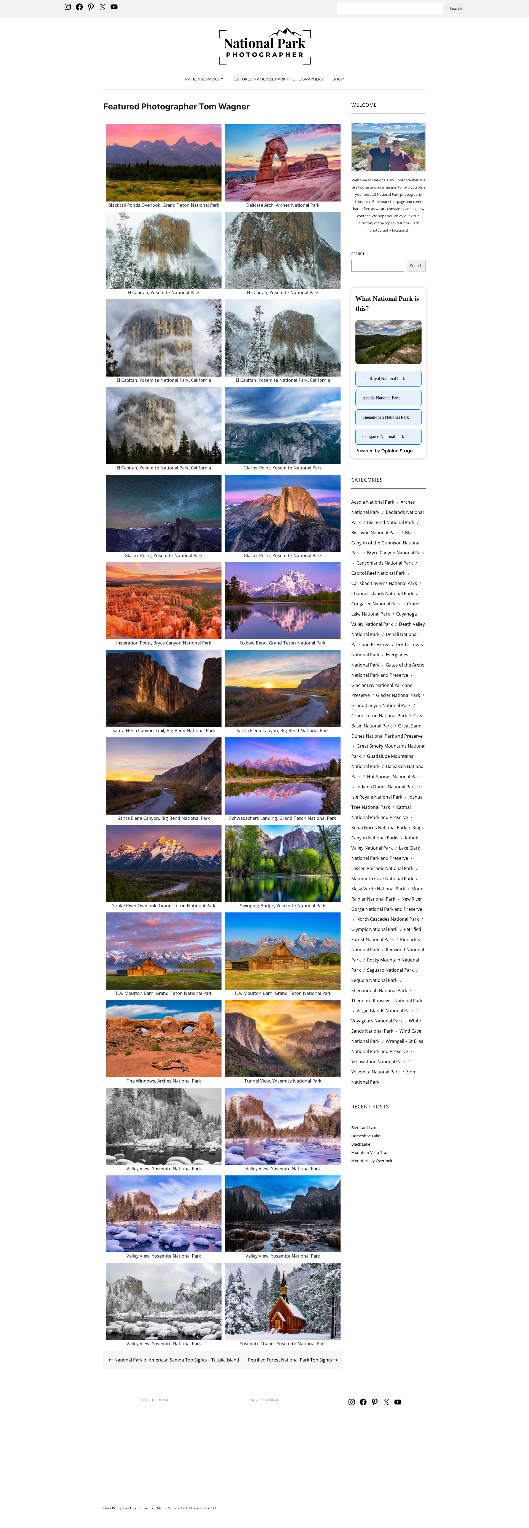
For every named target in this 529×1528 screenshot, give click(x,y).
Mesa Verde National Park (378, 889)
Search (456, 8)
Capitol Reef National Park (378, 573)
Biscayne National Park (375, 533)
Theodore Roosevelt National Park (386, 1001)
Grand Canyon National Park (381, 705)
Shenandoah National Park (379, 990)
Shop (338, 79)
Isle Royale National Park (376, 797)
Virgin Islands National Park (385, 1011)
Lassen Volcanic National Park (382, 868)
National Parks (203, 79)
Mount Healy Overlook (371, 1160)
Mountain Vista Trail (369, 1152)
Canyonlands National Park (385, 563)
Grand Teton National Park (379, 716)
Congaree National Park (376, 604)
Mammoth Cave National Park (382, 879)
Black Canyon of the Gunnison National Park (385, 543)
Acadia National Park (372, 502)
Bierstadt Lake (364, 1127)
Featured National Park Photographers (278, 79)
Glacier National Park (398, 695)
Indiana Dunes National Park (386, 787)
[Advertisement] (154, 1445)
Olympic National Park (374, 929)
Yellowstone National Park (378, 1062)
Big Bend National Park (390, 522)
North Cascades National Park (388, 919)
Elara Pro (110, 1508)
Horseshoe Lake (365, 1135)
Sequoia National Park (374, 980)
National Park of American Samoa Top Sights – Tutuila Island (176, 1360)
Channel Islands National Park (382, 593)
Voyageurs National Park (377, 1021)
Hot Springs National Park (394, 777)
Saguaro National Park (390, 970)
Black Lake (360, 1144)
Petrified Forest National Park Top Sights (290, 1360)
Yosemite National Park (375, 1072)
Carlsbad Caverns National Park (384, 583)
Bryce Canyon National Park (396, 553)
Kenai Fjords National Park (378, 828)
